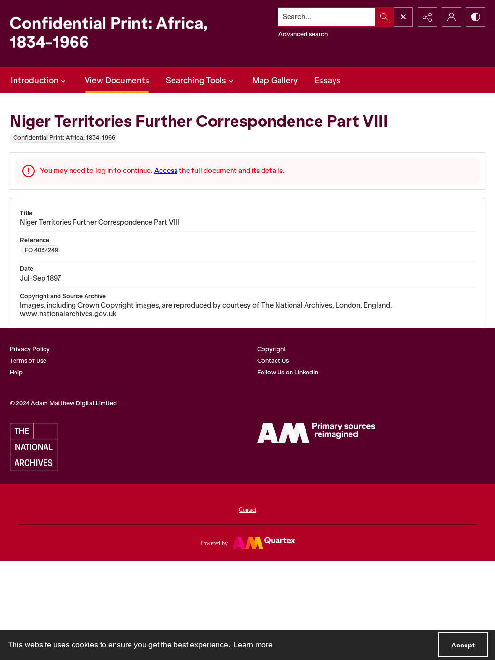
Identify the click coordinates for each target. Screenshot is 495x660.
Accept (463, 645)
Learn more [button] (253, 645)
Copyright (271, 349)
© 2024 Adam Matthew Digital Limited (63, 403)
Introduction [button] (34, 80)
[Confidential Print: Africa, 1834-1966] (114, 33)
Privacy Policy (30, 349)
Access (165, 170)
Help (16, 372)
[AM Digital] (316, 433)
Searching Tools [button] (196, 80)
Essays (327, 80)
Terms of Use (28, 360)
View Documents (117, 80)
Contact (247, 509)
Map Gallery (275, 80)
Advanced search (303, 34)
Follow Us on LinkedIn (287, 372)
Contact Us (273, 360)
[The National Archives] (34, 447)
